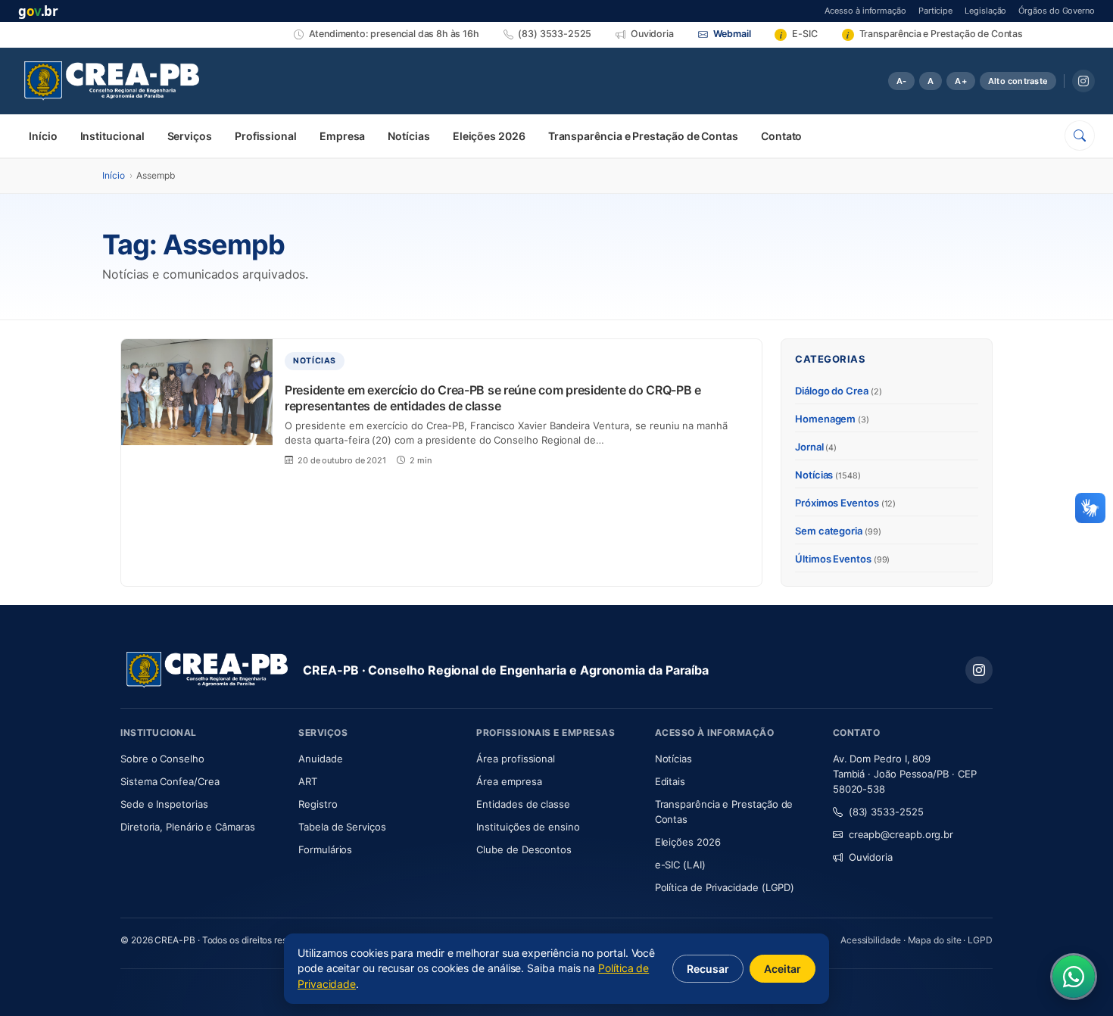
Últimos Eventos (842, 559)
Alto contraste (1018, 81)
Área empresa (508, 781)
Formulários (325, 849)
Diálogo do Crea (838, 391)
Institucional (112, 135)
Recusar (708, 968)
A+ (960, 81)
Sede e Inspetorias (164, 804)
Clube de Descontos (524, 849)
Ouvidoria (871, 857)
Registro (317, 804)
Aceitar (782, 968)
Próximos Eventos (845, 503)
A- (901, 81)
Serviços (189, 135)
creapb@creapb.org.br (901, 834)
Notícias (408, 135)
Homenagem (832, 419)
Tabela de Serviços (342, 827)
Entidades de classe (522, 804)
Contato (781, 135)
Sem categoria (838, 531)
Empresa (342, 135)
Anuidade (365, 758)
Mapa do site (935, 940)
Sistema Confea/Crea (200, 780)
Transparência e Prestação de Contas (643, 135)
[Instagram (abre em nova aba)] (1083, 81)
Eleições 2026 (489, 135)
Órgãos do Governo (1056, 10)
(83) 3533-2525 (886, 812)
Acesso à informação (865, 10)
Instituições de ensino (527, 827)
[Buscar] (1080, 135)
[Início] (111, 81)
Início (43, 135)
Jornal (816, 447)
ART (352, 780)
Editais (670, 781)
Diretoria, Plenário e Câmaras (200, 826)
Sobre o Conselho (200, 758)
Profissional (266, 135)
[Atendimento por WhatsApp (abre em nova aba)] (1073, 976)
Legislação (985, 10)
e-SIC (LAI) (680, 865)
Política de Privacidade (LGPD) (725, 887)
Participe (935, 10)
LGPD (980, 940)
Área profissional (515, 759)
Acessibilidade (870, 940)
